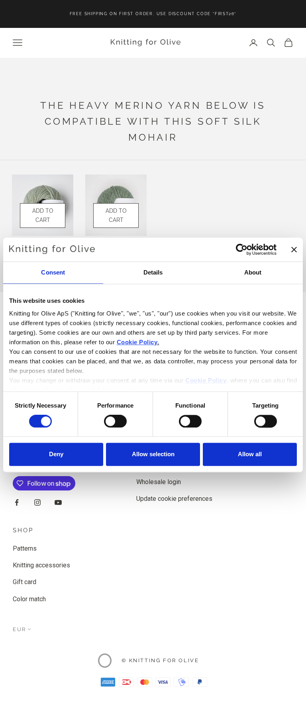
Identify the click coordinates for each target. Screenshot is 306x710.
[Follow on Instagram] (37, 502)
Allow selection (153, 454)
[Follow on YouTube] (58, 502)
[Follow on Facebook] (17, 502)
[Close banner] (294, 249)
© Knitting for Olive (160, 660)
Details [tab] (153, 272)
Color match (29, 599)
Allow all (250, 454)
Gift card (24, 582)
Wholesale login (158, 482)
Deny (56, 454)
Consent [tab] (53, 272)
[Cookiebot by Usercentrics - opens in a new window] (242, 249)
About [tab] (253, 272)
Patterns (25, 548)
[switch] (115, 421)
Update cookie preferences (174, 498)
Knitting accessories (41, 565)
